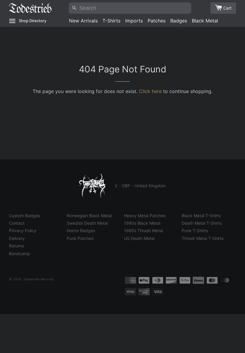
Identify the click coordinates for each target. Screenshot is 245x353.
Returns (16, 245)
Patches (157, 21)
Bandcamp (19, 253)
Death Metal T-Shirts (202, 223)
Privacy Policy (22, 230)
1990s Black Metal (142, 223)
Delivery (17, 238)
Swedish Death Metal (87, 223)
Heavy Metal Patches (145, 215)
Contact (16, 223)
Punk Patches (80, 238)
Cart (227, 7)
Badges (178, 21)
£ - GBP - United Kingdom (140, 185)
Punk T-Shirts (195, 230)
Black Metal (205, 21)
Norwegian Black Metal (89, 215)
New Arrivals (83, 21)
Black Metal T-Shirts (201, 215)
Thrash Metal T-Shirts (202, 238)
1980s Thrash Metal (143, 230)
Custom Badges (24, 215)
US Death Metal (139, 238)
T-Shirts (111, 21)
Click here (150, 91)
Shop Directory (32, 20)
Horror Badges (81, 230)
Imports (134, 21)
